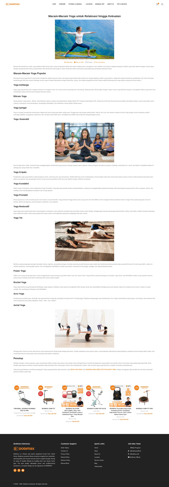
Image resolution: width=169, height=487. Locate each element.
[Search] (162, 4)
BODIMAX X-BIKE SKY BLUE (96, 408)
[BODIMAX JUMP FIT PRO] (144, 396)
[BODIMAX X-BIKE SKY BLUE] (96, 396)
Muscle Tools (48, 411)
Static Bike (96, 411)
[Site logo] (13, 4)
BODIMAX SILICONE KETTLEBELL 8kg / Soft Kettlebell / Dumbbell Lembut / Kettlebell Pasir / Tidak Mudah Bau (72, 412)
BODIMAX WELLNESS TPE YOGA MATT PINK (101, 369)
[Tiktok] (15, 470)
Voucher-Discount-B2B (28, 413)
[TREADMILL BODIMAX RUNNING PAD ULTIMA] (25, 396)
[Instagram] (18, 470)
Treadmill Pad (18, 413)
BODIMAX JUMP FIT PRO (144, 408)
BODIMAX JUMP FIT (48, 408)
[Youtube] (22, 470)
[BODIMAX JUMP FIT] (48, 396)
